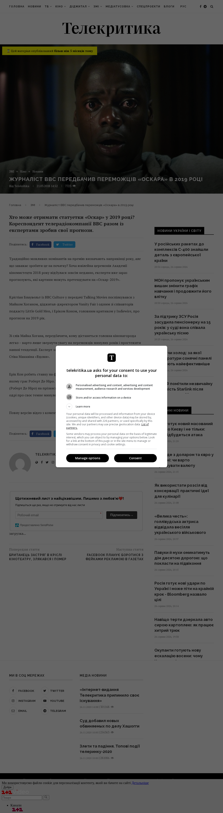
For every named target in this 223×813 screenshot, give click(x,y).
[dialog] (111, 406)
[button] (111, 407)
